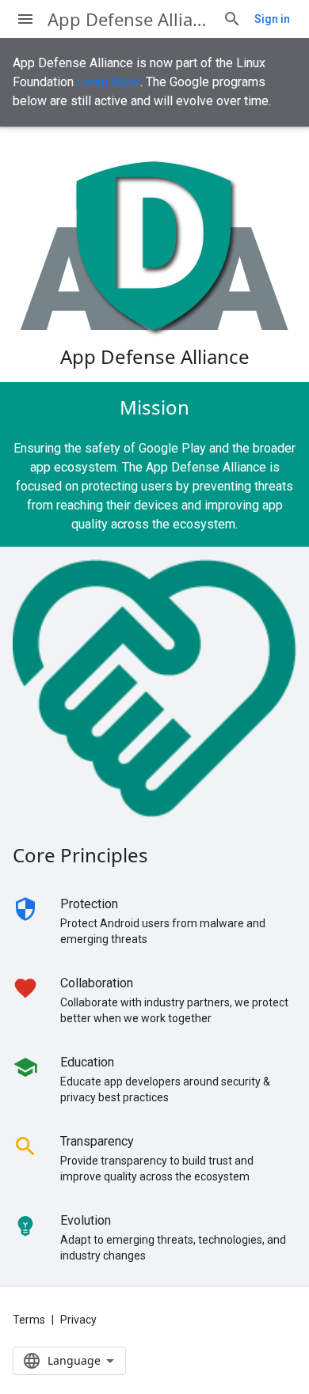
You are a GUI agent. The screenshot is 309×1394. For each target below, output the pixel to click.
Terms (29, 1319)
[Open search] (232, 18)
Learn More (108, 81)
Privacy (78, 1319)
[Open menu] (25, 19)
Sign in (272, 19)
